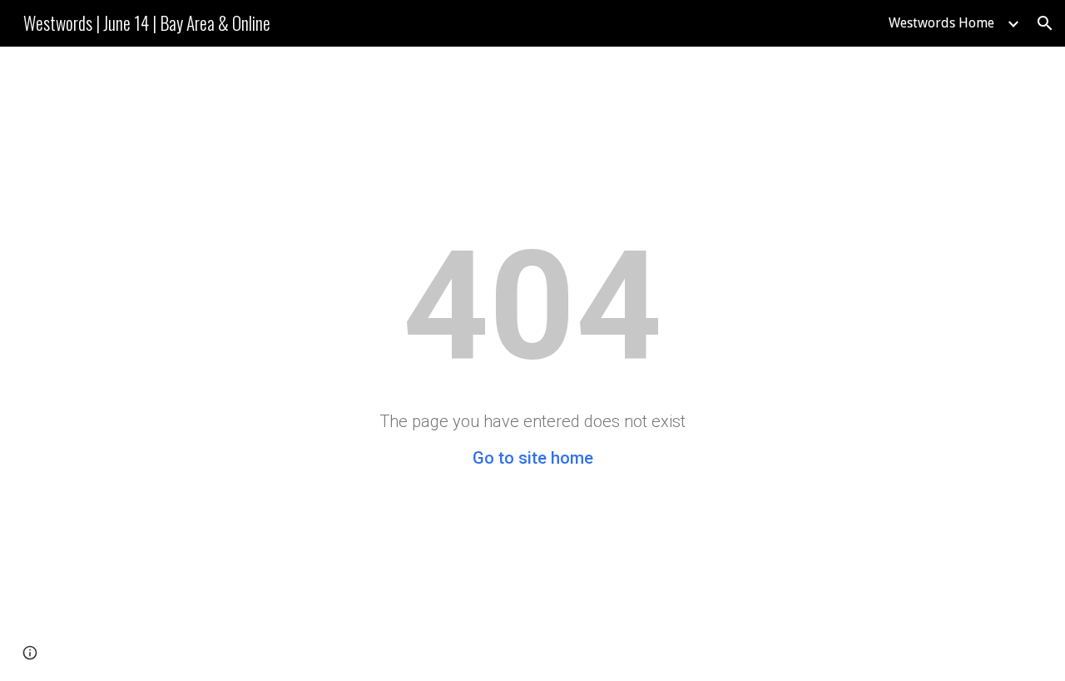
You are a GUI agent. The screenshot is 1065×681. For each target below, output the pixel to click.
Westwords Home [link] (941, 23)
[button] (1045, 23)
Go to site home (533, 458)
